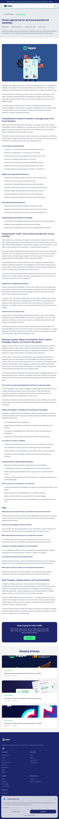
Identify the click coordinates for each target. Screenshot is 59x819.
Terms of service (6, 786)
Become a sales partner (35, 781)
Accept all (43, 811)
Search (3, 760)
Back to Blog (9, 14)
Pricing (3, 779)
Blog (31, 755)
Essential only (16, 811)
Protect (3, 757)
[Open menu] (54, 6)
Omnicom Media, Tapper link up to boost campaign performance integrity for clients (29, 1)
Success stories (34, 760)
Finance (3, 795)
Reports (32, 757)
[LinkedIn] (3, 748)
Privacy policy (5, 784)
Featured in (4, 781)
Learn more (5, 807)
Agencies (32, 779)
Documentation (33, 762)
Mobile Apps (5, 767)
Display (3, 769)
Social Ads (4, 765)
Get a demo (29, 638)
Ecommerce (4, 793)
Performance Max (6, 762)
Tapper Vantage (5, 755)
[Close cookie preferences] (55, 799)
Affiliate (3, 772)
